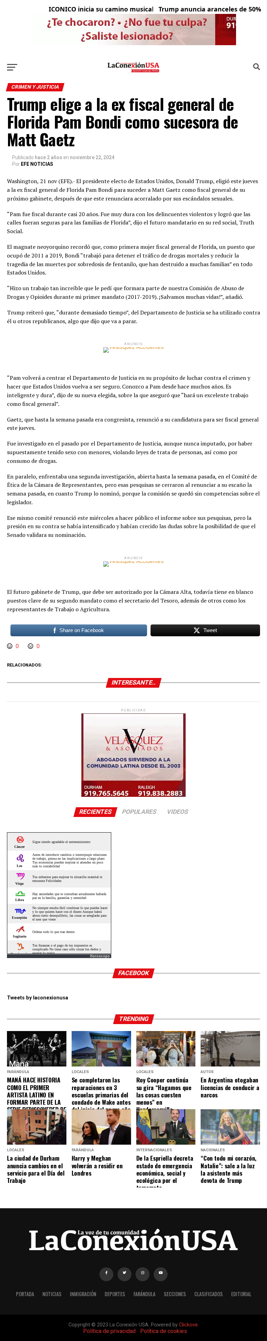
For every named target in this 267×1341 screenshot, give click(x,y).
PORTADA (25, 1294)
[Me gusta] (10, 646)
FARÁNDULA (144, 1294)
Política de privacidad (109, 1331)
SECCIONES (175, 1294)
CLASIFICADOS (208, 1294)
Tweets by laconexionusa (37, 998)
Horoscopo (100, 956)
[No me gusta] (31, 646)
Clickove (188, 1325)
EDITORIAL (241, 1294)
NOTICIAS (52, 1294)
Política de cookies (163, 1331)
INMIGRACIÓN (83, 1294)
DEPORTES (115, 1294)
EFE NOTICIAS (37, 164)
